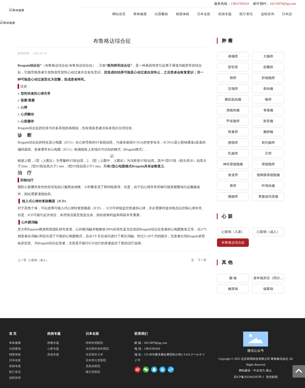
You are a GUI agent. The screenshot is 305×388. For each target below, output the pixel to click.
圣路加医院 (93, 366)
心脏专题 (53, 348)
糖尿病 (233, 289)
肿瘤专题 (53, 342)
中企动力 (259, 370)
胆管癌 (233, 67)
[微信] (146, 369)
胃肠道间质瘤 (268, 196)
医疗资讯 (15, 371)
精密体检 (15, 354)
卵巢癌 (233, 132)
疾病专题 (15, 366)
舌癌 (268, 153)
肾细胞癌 (268, 164)
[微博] (137, 369)
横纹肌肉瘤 (233, 99)
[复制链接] (171, 369)
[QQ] (154, 369)
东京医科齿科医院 (97, 348)
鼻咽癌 (233, 56)
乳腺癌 (233, 153)
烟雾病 (268, 289)
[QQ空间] (162, 369)
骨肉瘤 (268, 88)
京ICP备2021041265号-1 (249, 376)
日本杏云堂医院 (96, 360)
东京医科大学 (94, 354)
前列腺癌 (268, 142)
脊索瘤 (268, 110)
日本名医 (15, 360)
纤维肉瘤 (268, 185)
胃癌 (233, 185)
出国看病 (15, 348)
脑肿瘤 (268, 132)
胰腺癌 (233, 196)
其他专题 (53, 354)
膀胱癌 (233, 142)
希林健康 (15, 342)
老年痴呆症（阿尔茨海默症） (268, 279)
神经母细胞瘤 (233, 164)
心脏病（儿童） (233, 232)
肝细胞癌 (268, 78)
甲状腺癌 (233, 121)
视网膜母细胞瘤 (268, 175)
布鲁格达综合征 (233, 242)
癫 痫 (233, 278)
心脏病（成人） (38, 260)
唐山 (269, 370)
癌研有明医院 (94, 342)
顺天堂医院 (93, 371)
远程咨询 (15, 377)
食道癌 (233, 175)
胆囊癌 (268, 67)
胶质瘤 (268, 121)
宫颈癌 (233, 88)
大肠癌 (268, 56)
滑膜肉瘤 (233, 110)
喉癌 (268, 99)
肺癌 (233, 78)
